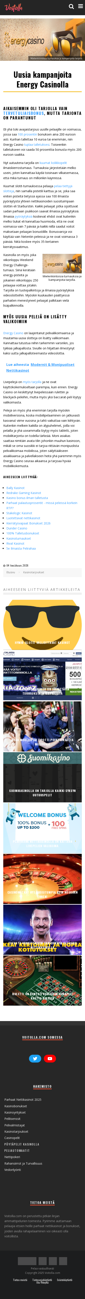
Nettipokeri (12, 1157)
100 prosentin (27, 134)
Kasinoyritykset (15, 1112)
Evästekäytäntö (64, 1280)
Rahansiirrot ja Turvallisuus (23, 1163)
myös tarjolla (32, 382)
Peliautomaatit (17, 1150)
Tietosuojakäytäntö (42, 1280)
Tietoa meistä (20, 1280)
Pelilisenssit (12, 1119)
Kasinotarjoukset (16, 1131)
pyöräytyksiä (24, 216)
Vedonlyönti (12, 1170)
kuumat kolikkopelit (53, 163)
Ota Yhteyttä (42, 1282)
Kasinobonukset (15, 1106)
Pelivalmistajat (14, 1125)
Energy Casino (13, 333)
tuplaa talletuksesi (36, 144)
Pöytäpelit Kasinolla (21, 1144)
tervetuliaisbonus (23, 113)
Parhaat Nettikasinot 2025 (22, 1099)
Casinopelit (12, 1138)
